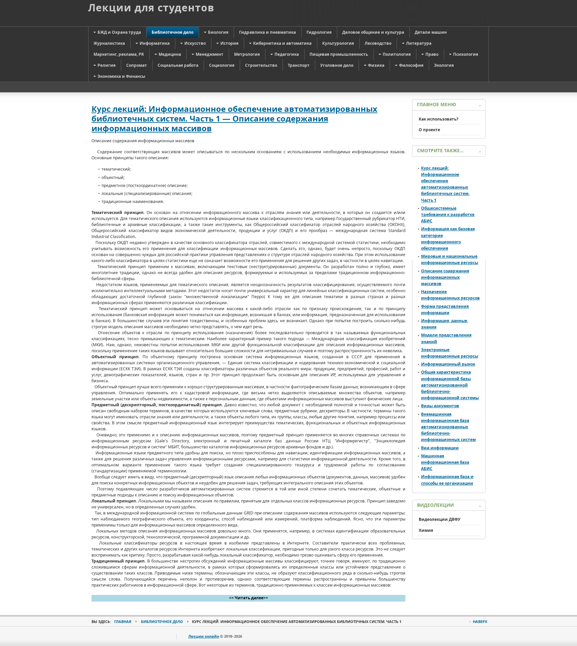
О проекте (429, 130)
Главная (122, 621)
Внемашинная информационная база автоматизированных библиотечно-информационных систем (448, 427)
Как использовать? (438, 119)
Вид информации (440, 448)
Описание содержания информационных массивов (445, 277)
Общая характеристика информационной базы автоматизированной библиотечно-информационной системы (450, 385)
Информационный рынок (448, 364)
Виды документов (440, 406)
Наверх (480, 621)
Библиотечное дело (162, 621)
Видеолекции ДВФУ (439, 519)
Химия (426, 530)
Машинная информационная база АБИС (445, 462)
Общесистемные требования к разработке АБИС (447, 214)
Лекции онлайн (203, 636)
